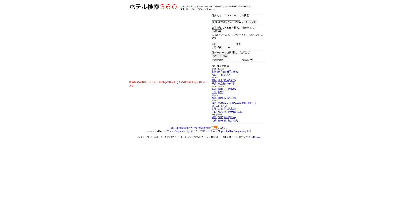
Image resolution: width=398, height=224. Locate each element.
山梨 (214, 92)
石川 (226, 89)
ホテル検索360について (184, 128)
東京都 (221, 83)
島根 (220, 108)
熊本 (232, 117)
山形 (220, 75)
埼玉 (232, 80)
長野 (220, 92)
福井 (232, 89)
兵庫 (237, 103)
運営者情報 (204, 128)
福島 (226, 75)
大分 (214, 120)
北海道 (215, 71)
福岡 (214, 117)
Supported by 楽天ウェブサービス (194, 131)
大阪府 (230, 103)
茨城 (214, 80)
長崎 (226, 117)
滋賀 (214, 103)
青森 (222, 71)
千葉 (214, 83)
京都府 (221, 103)
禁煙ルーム (221, 34)
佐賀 (220, 117)
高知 (238, 112)
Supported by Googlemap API (234, 131)
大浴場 (255, 34)
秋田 (214, 75)
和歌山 (251, 103)
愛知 (226, 97)
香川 (226, 112)
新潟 (214, 89)
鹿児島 (227, 120)
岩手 (229, 71)
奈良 (243, 103)
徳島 (220, 112)
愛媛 (232, 112)
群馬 (226, 80)
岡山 (226, 108)
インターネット (239, 34)
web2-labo (168, 131)
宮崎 (220, 120)
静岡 (220, 97)
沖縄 (235, 120)
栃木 (220, 80)
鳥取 (214, 108)
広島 (232, 108)
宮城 (235, 71)
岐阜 (214, 97)
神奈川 (230, 83)
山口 (214, 112)
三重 (232, 97)
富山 (220, 89)
